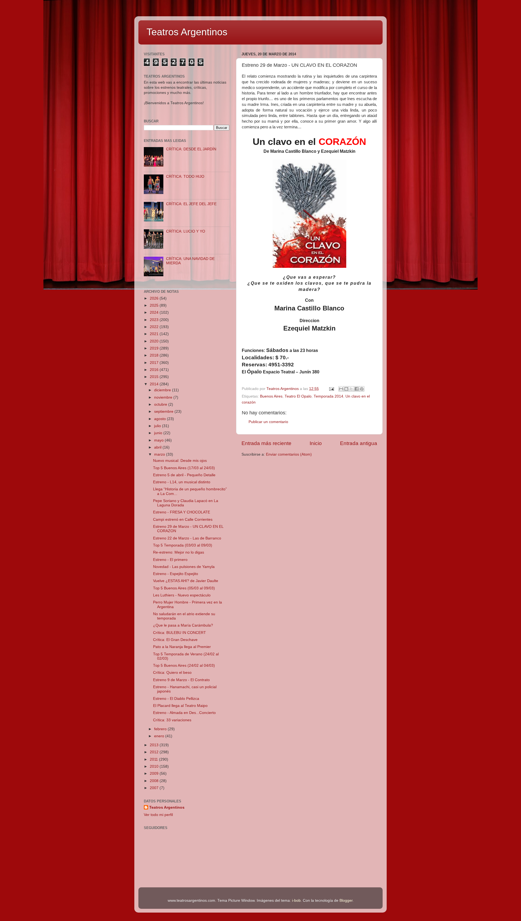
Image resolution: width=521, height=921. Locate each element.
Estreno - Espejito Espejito (175, 574)
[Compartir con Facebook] (356, 389)
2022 (155, 327)
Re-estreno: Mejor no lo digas (178, 552)
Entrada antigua (358, 443)
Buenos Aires (271, 396)
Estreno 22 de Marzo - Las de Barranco (187, 538)
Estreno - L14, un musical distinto (181, 482)
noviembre (163, 397)
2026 (155, 298)
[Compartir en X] (351, 389)
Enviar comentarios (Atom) (289, 454)
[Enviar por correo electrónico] (341, 389)
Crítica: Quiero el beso (172, 673)
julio (158, 426)
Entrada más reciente (266, 443)
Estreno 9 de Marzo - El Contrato (181, 680)
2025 (155, 305)
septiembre (164, 411)
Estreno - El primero (170, 560)
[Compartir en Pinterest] (361, 389)
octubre (161, 404)
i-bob (296, 900)
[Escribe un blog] (346, 389)
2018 (155, 355)
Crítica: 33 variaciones (172, 720)
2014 (155, 384)
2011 (154, 759)
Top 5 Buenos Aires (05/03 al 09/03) (184, 588)
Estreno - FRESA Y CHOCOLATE (181, 512)
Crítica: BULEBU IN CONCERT (179, 633)
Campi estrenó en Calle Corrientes (182, 519)
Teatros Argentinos (187, 31)
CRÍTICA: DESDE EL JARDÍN (191, 149)
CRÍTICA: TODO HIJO (185, 176)
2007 (155, 788)
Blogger (345, 900)
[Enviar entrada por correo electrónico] (331, 389)
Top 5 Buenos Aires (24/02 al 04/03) (184, 665)
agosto (160, 419)
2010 (155, 766)
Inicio (316, 443)
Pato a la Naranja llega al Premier (182, 647)
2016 (155, 370)
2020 (155, 341)
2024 (155, 312)
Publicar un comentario (268, 422)
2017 (155, 363)
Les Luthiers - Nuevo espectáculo (182, 595)
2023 (155, 320)
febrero (161, 729)
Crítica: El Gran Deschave (175, 640)
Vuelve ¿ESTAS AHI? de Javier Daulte (185, 581)
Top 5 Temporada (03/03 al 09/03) (182, 545)
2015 (155, 377)
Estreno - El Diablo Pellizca (176, 699)
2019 (155, 348)
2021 (155, 334)
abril (158, 447)
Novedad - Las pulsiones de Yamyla (184, 567)
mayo (159, 440)
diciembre (163, 390)
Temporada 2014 (328, 396)
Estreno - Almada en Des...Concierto (184, 713)
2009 (155, 773)
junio (158, 433)
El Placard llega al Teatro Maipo (180, 706)
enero (159, 736)
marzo (160, 454)
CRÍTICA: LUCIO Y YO (185, 231)
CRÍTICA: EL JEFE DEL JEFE (191, 204)
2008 (155, 781)
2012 (155, 752)
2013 (155, 745)
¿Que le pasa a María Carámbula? (183, 625)
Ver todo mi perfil (158, 815)
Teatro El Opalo (298, 396)
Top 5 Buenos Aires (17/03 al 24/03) (184, 468)
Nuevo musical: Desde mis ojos (180, 461)
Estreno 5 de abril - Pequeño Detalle (184, 475)
